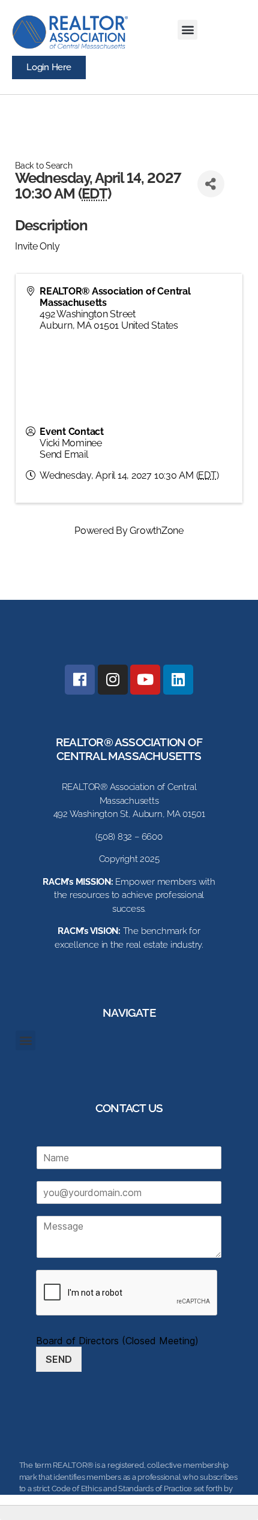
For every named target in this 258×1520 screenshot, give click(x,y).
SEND (59, 1359)
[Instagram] (113, 680)
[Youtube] (145, 680)
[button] (187, 30)
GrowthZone (157, 530)
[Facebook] (80, 680)
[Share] (210, 183)
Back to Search (44, 165)
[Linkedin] (178, 680)
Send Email (64, 454)
